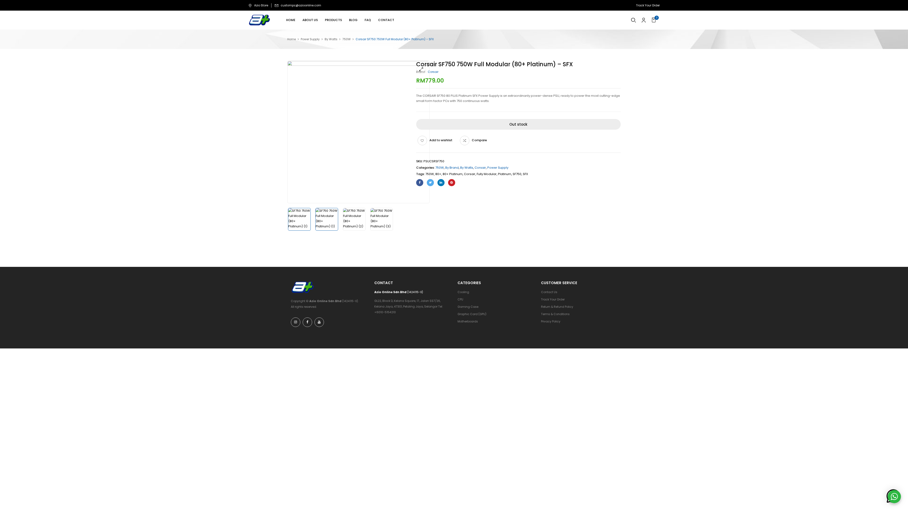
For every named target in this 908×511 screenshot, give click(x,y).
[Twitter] (430, 182)
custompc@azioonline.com (301, 5)
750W (346, 39)
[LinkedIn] (441, 182)
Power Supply (310, 39)
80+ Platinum (453, 174)
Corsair (433, 72)
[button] (654, 20)
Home (291, 39)
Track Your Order (648, 5)
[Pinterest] (451, 182)
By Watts (331, 39)
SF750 (517, 174)
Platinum (504, 174)
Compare (479, 140)
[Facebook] (419, 182)
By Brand (452, 167)
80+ (438, 174)
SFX (525, 174)
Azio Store (261, 5)
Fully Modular (487, 174)
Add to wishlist (440, 140)
